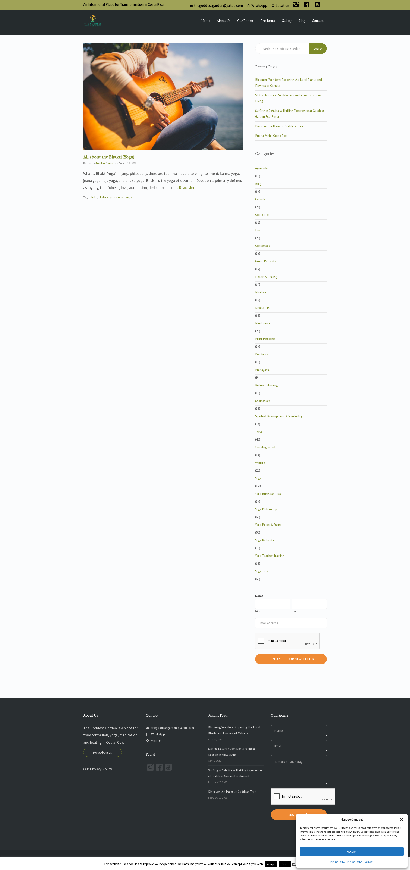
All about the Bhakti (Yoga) (108, 157)
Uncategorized (265, 447)
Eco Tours (268, 20)
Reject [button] (285, 864)
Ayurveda (261, 168)
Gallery (287, 20)
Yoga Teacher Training (269, 556)
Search (317, 48)
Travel (259, 432)
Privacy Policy (337, 861)
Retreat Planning (266, 385)
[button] (401, 819)
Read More (187, 187)
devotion (119, 197)
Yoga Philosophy (266, 509)
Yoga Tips (261, 571)
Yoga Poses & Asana (268, 525)
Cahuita (260, 199)
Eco (257, 230)
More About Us (102, 752)
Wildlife (260, 463)
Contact (369, 861)
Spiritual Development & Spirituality (278, 416)
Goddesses (262, 246)
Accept (351, 851)
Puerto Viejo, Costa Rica (271, 136)
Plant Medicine (265, 339)
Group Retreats (265, 261)
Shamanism (262, 401)
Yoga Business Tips (268, 494)
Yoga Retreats (264, 540)
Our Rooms (245, 20)
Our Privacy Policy (97, 769)
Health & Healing (266, 277)
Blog (302, 20)
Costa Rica (262, 215)
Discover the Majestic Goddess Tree (279, 126)
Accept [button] (271, 864)
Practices (261, 354)
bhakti (93, 197)
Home (205, 20)
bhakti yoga (106, 197)
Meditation (262, 308)
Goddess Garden (104, 163)
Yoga (129, 197)
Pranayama (262, 370)
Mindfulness (263, 323)
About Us (223, 20)
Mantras (260, 292)
